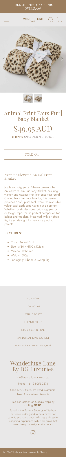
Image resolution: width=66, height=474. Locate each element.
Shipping (17, 137)
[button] (6, 20)
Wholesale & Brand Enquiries (33, 345)
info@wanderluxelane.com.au (33, 377)
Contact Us (33, 306)
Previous (4, 59)
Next (62, 59)
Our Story (33, 298)
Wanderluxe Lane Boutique (33, 338)
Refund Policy (33, 314)
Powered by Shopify (37, 452)
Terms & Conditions (33, 330)
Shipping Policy (33, 322)
